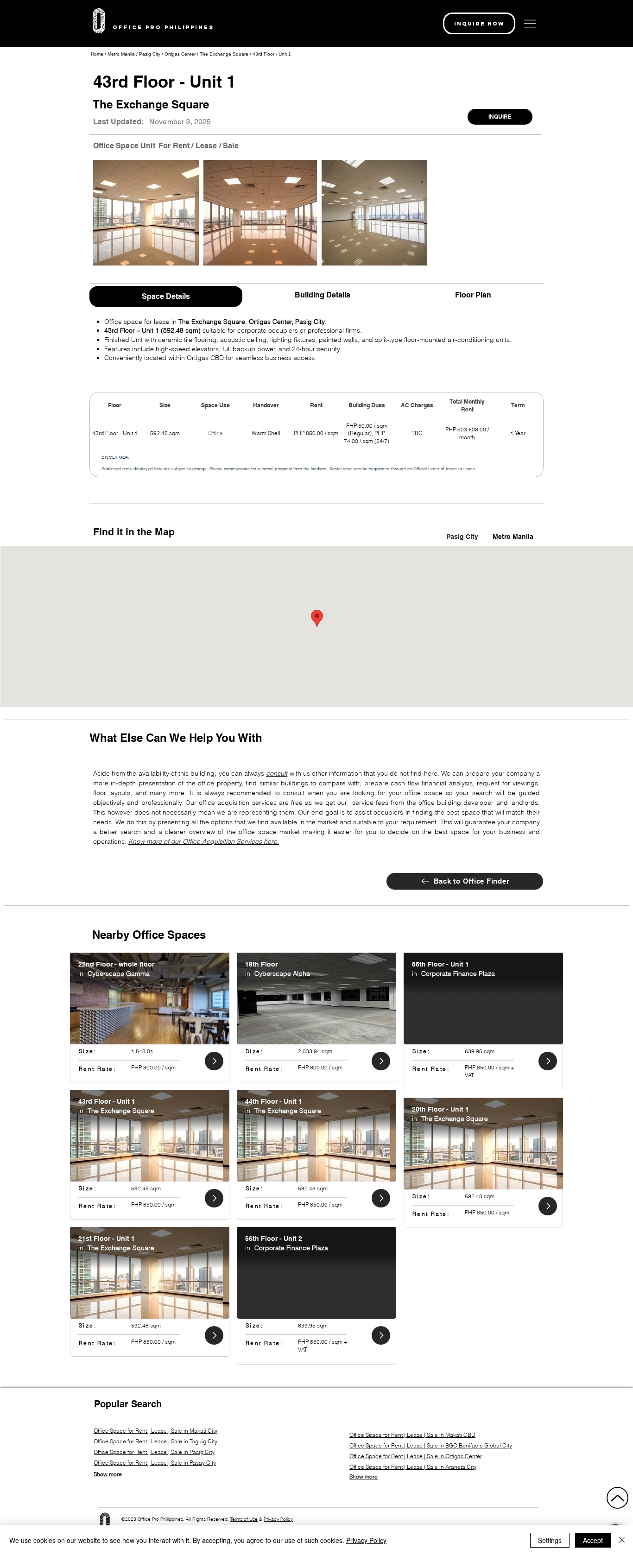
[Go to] (214, 1061)
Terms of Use (244, 1519)
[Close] (621, 1540)
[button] (479, 23)
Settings (550, 1540)
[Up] (617, 1498)
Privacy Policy (278, 1519)
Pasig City (149, 54)
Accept (593, 1540)
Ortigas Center (180, 54)
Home (97, 54)
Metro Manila (122, 54)
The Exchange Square (224, 54)
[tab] (165, 295)
